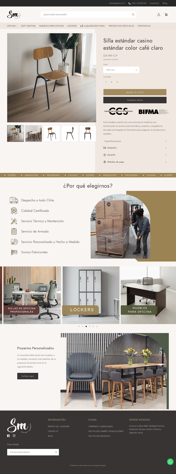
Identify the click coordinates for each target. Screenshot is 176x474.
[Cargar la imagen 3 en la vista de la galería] (51, 133)
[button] (12, 26)
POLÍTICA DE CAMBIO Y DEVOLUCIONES (106, 431)
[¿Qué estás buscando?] (133, 14)
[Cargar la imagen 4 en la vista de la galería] (69, 133)
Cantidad (107, 76)
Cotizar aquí (28, 376)
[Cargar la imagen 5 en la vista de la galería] (87, 133)
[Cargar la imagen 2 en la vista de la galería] (33, 133)
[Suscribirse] (56, 452)
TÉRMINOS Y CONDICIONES (100, 426)
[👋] (170, 461)
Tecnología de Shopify (98, 465)
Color (105, 64)
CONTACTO (53, 431)
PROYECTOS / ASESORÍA (58, 426)
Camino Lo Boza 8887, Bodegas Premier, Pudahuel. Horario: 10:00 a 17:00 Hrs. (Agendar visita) (147, 429)
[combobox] (88, 14)
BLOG (50, 436)
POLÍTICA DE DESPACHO (99, 436)
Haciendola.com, (85, 465)
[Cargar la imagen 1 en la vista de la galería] (15, 133)
